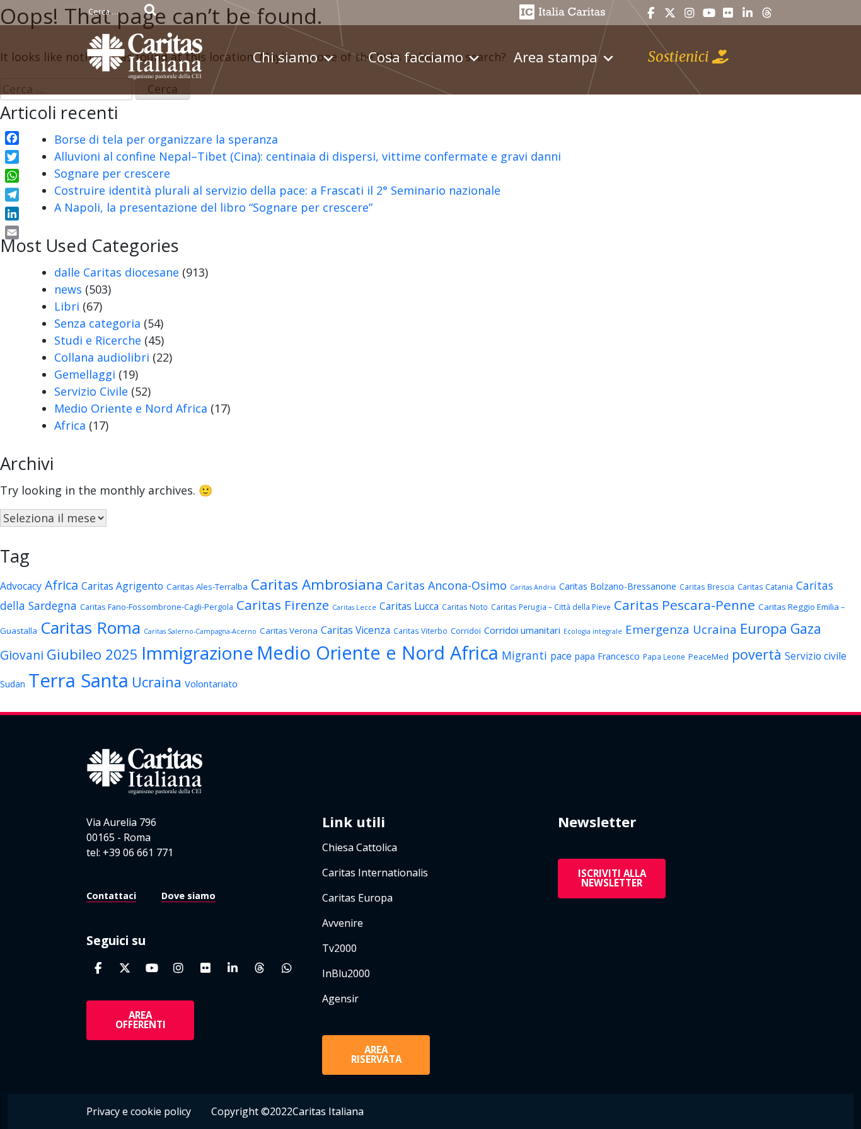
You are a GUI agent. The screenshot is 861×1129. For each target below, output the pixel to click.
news (68, 289)
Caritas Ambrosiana (317, 584)
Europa (763, 628)
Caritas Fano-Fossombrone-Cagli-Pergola (156, 606)
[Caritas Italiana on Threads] (767, 13)
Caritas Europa (357, 898)
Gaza (805, 628)
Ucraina (157, 682)
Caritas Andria (533, 587)
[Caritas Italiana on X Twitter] (670, 13)
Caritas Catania (765, 586)
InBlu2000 (346, 973)
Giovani (21, 655)
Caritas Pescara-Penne (684, 605)
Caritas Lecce (354, 607)
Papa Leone (664, 656)
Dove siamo (188, 896)
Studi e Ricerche (97, 340)
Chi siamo (285, 56)
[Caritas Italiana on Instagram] (689, 13)
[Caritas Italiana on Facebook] (650, 13)
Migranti (524, 655)
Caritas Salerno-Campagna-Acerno (200, 631)
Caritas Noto (465, 607)
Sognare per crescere (112, 173)
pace (561, 656)
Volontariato (211, 683)
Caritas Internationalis (375, 873)
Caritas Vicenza (355, 630)
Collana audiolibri (101, 357)
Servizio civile (816, 656)
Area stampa (556, 56)
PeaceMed (708, 656)
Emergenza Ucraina (681, 629)
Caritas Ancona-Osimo (446, 585)
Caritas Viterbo (420, 631)
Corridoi (466, 630)
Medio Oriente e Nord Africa (130, 408)
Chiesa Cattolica (359, 847)
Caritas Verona (289, 630)
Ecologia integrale (592, 631)
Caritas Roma (90, 627)
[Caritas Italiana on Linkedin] (747, 13)
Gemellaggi (84, 374)
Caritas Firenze (282, 605)
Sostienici (680, 57)
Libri (66, 306)
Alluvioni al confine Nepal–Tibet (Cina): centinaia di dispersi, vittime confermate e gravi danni (307, 156)
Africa (70, 425)
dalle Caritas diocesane (116, 272)
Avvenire (342, 923)
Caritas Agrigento (122, 586)
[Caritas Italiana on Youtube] (709, 13)
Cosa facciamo (415, 56)
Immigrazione (197, 653)
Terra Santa (78, 680)
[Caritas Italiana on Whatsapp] (286, 968)
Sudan (12, 684)
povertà (757, 654)
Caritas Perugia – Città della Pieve (551, 607)
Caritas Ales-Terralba (207, 586)
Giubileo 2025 (92, 654)
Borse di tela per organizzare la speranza (166, 139)
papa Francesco (607, 656)
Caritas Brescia (706, 587)
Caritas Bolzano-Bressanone (617, 586)
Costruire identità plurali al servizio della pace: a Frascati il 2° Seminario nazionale (277, 190)
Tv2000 (339, 948)
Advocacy (21, 586)
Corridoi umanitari (522, 630)
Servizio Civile (91, 391)
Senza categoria (97, 323)
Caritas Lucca (409, 606)
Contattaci (111, 896)
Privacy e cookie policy (138, 1111)
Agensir (340, 999)
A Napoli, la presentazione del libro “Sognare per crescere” (213, 207)
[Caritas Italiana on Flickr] (728, 13)
